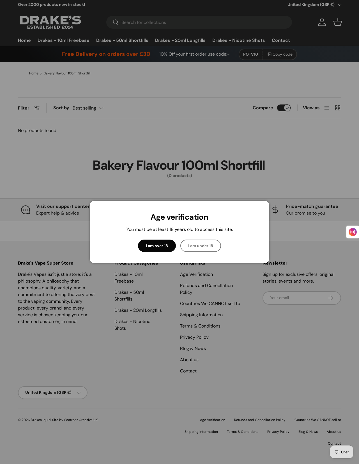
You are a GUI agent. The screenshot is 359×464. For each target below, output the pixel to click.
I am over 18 (157, 245)
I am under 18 (200, 245)
